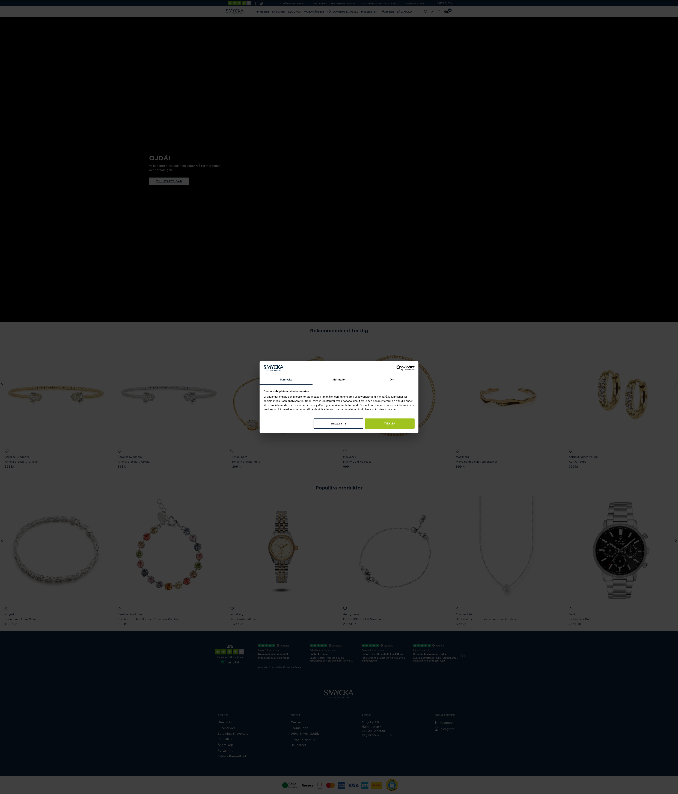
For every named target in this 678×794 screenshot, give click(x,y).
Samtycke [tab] (286, 379)
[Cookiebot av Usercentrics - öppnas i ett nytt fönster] (399, 368)
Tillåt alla (389, 423)
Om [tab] (392, 379)
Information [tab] (339, 379)
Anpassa (336, 423)
